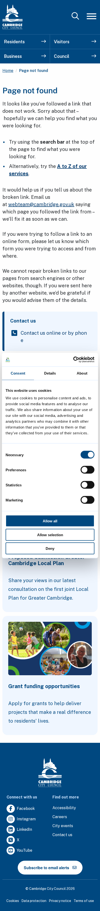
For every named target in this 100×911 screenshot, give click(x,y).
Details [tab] (50, 373)
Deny (50, 548)
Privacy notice (60, 901)
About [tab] (82, 373)
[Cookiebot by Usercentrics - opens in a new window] (73, 360)
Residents (14, 41)
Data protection (33, 901)
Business (13, 56)
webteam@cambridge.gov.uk (41, 204)
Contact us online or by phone (54, 336)
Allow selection (50, 535)
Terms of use (84, 901)
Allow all (50, 521)
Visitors (61, 41)
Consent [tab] (18, 373)
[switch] (87, 470)
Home (7, 70)
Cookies (12, 901)
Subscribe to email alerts (46, 867)
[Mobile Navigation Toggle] (91, 16)
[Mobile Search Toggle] (75, 16)
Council (61, 56)
